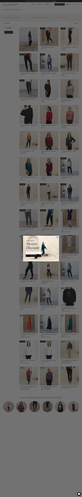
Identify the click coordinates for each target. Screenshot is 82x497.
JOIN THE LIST (33, 255)
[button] (79, 494)
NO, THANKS (33, 258)
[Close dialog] (57, 237)
